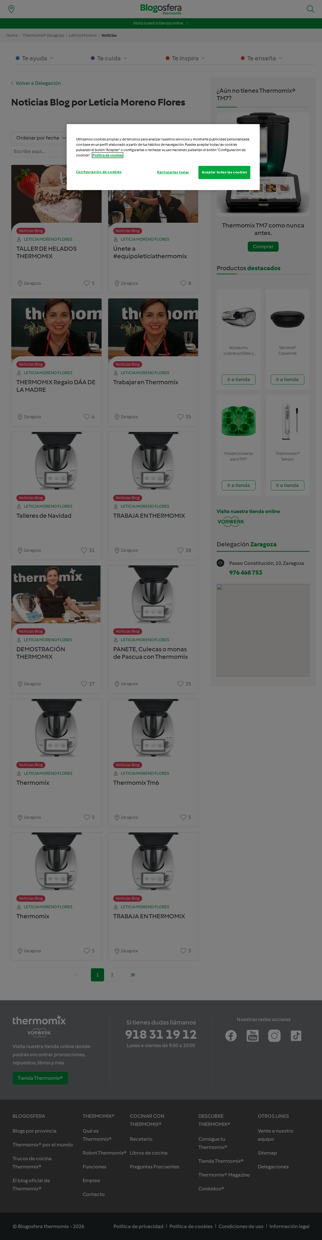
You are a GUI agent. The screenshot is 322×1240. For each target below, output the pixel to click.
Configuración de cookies (99, 172)
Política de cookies (107, 155)
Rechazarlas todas (173, 172)
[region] (163, 157)
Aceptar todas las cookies (224, 172)
